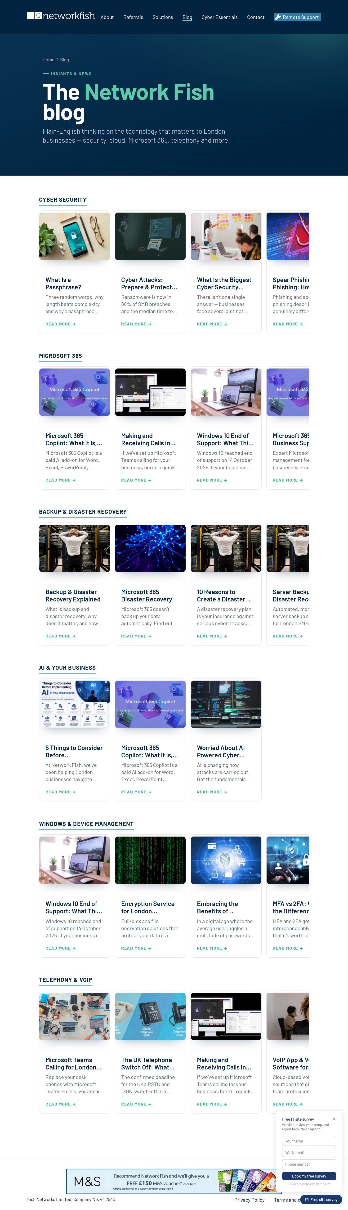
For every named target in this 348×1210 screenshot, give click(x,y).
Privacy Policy (249, 1200)
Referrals (133, 17)
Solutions (163, 17)
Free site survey (324, 1199)
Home (48, 59)
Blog (187, 17)
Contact (256, 17)
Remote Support (301, 17)
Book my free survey (309, 1176)
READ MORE (58, 323)
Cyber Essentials (220, 17)
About (107, 17)
